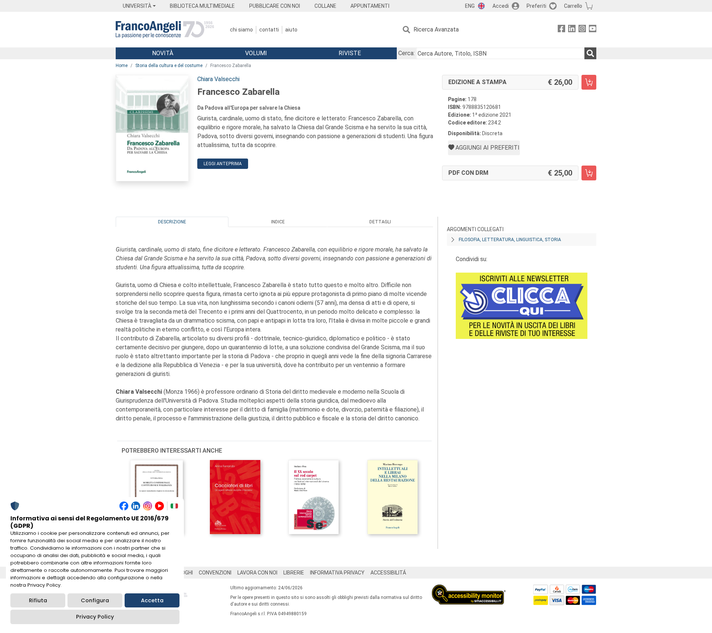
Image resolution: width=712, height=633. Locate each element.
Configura (95, 600)
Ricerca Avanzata (436, 29)
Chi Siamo (241, 30)
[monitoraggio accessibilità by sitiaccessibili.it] (469, 588)
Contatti (269, 30)
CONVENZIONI (215, 573)
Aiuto (291, 30)
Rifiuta (38, 600)
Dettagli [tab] (380, 221)
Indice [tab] (278, 221)
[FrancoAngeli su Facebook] (561, 30)
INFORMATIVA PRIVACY (337, 573)
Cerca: (406, 53)
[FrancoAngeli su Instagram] (582, 30)
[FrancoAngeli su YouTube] (592, 30)
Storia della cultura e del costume (168, 65)
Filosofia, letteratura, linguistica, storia (510, 239)
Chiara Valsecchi (218, 79)
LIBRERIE (293, 573)
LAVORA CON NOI (257, 573)
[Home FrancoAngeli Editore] (165, 30)
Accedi (500, 6)
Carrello (573, 6)
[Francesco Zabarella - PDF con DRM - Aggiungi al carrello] (588, 173)
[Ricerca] (590, 53)
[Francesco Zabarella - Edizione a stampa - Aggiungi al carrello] (588, 82)
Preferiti (536, 6)
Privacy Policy (95, 616)
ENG (470, 6)
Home (122, 65)
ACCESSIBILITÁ (388, 573)
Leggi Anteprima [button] (223, 163)
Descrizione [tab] (172, 221)
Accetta (152, 600)
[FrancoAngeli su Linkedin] (572, 30)
